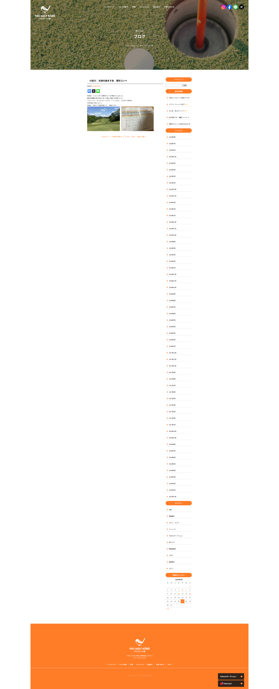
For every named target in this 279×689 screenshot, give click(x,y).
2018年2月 (172, 340)
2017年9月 (172, 372)
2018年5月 (172, 320)
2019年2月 (172, 261)
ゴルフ (171, 568)
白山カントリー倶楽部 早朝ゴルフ (112, 137)
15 (190, 594)
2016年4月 (172, 470)
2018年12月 (172, 274)
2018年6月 (172, 313)
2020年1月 (172, 215)
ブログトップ (178, 79)
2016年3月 (172, 477)
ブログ (171, 555)
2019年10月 (172, 235)
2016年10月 (172, 438)
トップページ (109, 7)
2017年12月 (172, 353)
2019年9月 (172, 242)
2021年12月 (172, 189)
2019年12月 (172, 222)
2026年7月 (172, 144)
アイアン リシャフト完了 (177, 104)
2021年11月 (172, 196)
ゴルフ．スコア (174, 523)
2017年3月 (172, 412)
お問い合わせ (170, 7)
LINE (235, 7)
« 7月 (167, 609)
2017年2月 (172, 418)
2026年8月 (172, 137)
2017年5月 (172, 398)
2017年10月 (172, 366)
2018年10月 (172, 287)
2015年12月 (172, 497)
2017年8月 (172, 379)
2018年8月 (172, 300)
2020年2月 (172, 209)
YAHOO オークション (176, 536)
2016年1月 (172, 490)
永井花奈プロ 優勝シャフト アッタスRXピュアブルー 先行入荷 (180, 117)
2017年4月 (172, 405)
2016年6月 (172, 457)
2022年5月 (172, 163)
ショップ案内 (123, 7)
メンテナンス (144, 7)
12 (178, 594)
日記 (170, 510)
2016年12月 (172, 431)
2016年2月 (172, 483)
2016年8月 (172, 444)
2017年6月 (172, 392)
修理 (134, 7)
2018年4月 (172, 327)
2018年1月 (172, 346)
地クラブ (172, 542)
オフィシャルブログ (241, 7)
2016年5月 (172, 464)
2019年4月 (172, 248)
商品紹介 (156, 7)
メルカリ (231, 683)
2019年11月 (172, 228)
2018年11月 (172, 281)
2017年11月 (172, 359)
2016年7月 (172, 451)
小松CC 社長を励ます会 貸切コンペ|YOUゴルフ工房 (139, 46)
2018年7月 (172, 307)
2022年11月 (172, 157)
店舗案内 (172, 516)
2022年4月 (172, 170)
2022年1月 (172, 183)
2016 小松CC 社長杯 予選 (136, 137)
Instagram (223, 7)
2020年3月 (172, 202)
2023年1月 (172, 150)
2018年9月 (172, 294)
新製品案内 (172, 549)
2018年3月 (172, 333)
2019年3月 (172, 255)
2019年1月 (172, 268)
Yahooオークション (231, 676)
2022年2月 (172, 176)
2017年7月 (172, 385)
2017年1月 (172, 425)
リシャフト (172, 529)
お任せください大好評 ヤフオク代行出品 (180, 98)
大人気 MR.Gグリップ (176, 111)
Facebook (229, 7)
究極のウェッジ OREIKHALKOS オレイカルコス (180, 124)
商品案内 (172, 562)
